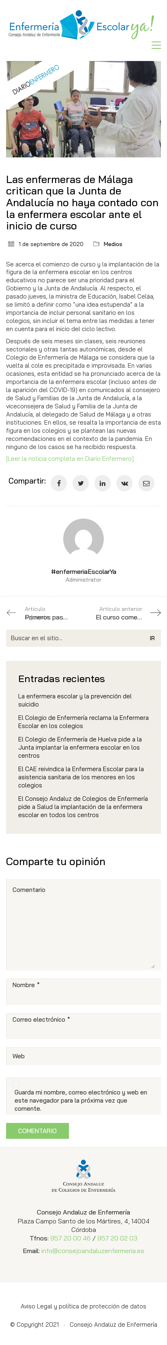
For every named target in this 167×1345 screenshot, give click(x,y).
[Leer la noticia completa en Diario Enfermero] (70, 458)
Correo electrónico (41, 1019)
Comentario (29, 890)
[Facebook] (59, 483)
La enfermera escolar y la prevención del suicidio (75, 700)
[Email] (146, 483)
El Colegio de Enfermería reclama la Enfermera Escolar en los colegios (83, 722)
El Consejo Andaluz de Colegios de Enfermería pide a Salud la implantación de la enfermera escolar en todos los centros (83, 807)
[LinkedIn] (102, 483)
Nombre (26, 985)
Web (19, 1056)
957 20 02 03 (117, 1238)
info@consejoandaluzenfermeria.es (92, 1251)
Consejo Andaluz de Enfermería (113, 1324)
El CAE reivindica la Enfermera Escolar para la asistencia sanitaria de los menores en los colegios (81, 777)
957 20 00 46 (70, 1238)
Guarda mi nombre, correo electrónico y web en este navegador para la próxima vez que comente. (81, 1100)
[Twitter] (81, 483)
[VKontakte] (124, 483)
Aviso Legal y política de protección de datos (83, 1306)
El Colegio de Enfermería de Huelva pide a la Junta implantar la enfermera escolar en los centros (80, 747)
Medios (113, 244)
